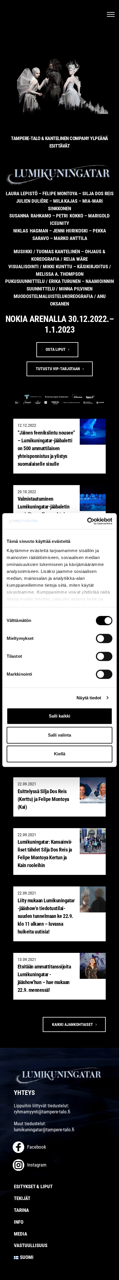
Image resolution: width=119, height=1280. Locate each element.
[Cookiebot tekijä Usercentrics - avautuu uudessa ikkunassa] (87, 521)
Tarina (21, 1210)
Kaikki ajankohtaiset (72, 1024)
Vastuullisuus (30, 1245)
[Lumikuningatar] (59, 1075)
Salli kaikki (59, 715)
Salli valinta (59, 735)
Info (18, 1222)
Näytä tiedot (89, 697)
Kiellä (59, 753)
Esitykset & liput (33, 1186)
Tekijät (22, 1198)
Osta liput (56, 349)
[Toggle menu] (111, 14)
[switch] (104, 638)
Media (20, 1234)
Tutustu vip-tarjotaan (58, 368)
